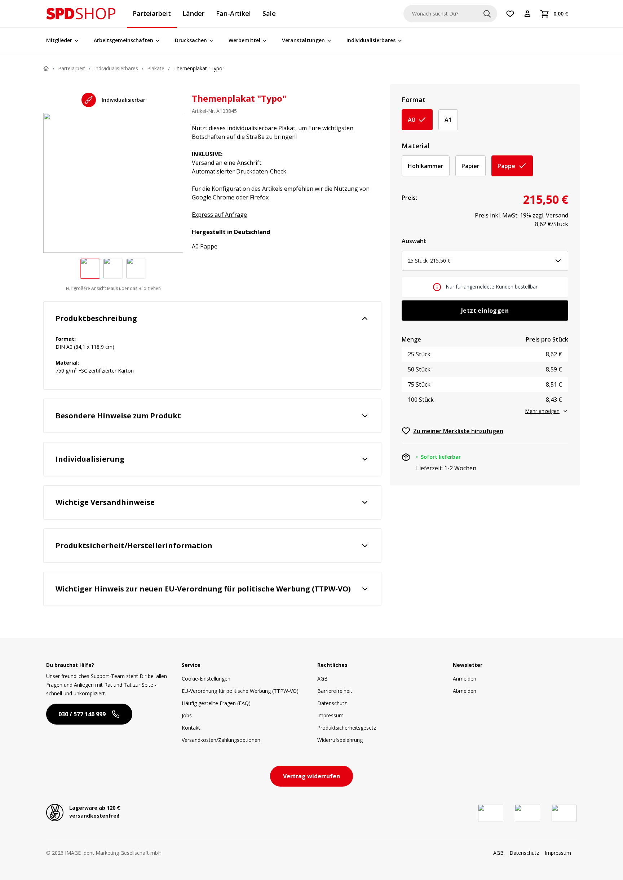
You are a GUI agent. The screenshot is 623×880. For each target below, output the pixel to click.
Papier (470, 166)
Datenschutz (332, 703)
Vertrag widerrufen (311, 776)
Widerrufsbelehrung (340, 739)
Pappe (506, 166)
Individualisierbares (371, 40)
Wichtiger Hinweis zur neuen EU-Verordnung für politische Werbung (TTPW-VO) (203, 589)
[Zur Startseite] (80, 13)
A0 (411, 120)
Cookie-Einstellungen (206, 678)
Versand (557, 215)
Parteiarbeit (71, 68)
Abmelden (464, 690)
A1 (448, 120)
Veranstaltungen (303, 40)
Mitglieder (59, 40)
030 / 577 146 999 (82, 714)
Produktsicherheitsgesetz (346, 727)
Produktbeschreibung (96, 318)
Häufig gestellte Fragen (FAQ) (216, 703)
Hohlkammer (425, 166)
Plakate (155, 68)
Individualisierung (90, 459)
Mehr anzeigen (542, 411)
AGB (322, 678)
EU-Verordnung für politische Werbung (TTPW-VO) (240, 690)
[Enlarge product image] (90, 269)
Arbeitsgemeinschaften (123, 40)
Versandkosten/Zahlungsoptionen (221, 739)
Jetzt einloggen (485, 310)
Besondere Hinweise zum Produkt (118, 416)
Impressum (330, 715)
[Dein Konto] (527, 13)
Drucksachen (191, 40)
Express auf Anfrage (219, 215)
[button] (80, 13)
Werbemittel (244, 40)
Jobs (187, 715)
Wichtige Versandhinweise (105, 502)
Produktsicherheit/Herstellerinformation (134, 545)
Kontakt (191, 727)
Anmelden (464, 678)
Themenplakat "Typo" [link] (199, 68)
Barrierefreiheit (334, 690)
